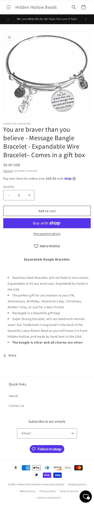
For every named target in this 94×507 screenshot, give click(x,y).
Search (13, 396)
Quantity (8, 187)
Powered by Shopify (53, 484)
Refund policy (27, 491)
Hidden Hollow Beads (29, 484)
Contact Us (16, 406)
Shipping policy (77, 484)
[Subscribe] (72, 433)
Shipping (7, 170)
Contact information (49, 497)
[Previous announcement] (8, 19)
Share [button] (12, 355)
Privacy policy (48, 491)
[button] (9, 7)
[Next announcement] (86, 19)
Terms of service (69, 491)
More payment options (47, 233)
